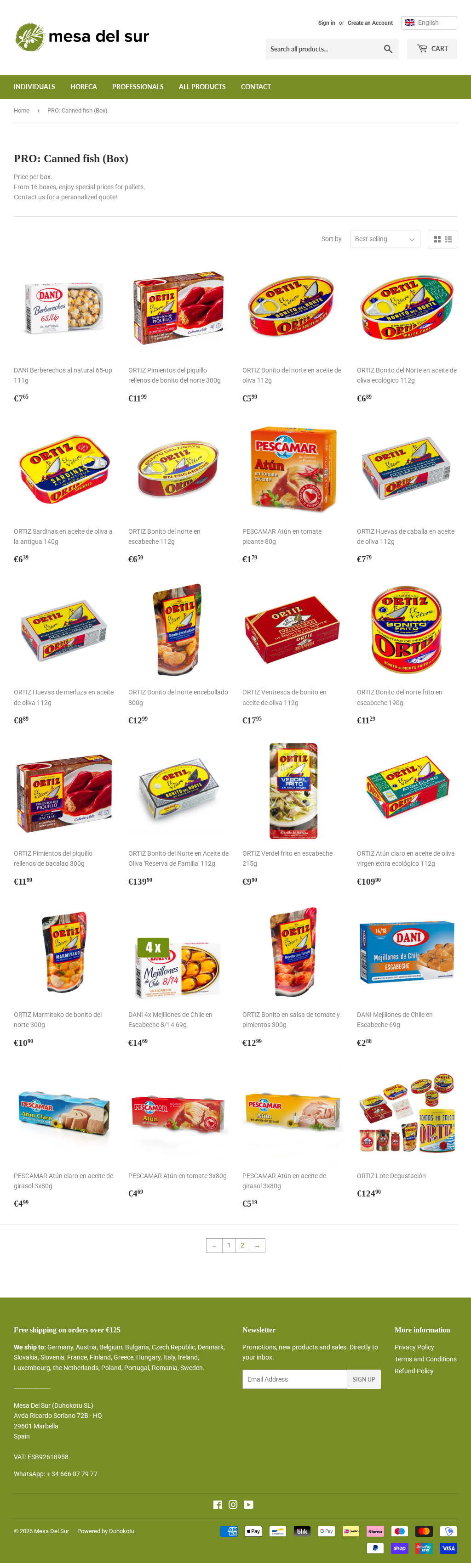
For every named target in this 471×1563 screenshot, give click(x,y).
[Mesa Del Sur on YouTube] (248, 1506)
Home (21, 110)
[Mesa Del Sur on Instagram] (233, 1506)
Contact (256, 86)
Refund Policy (414, 1371)
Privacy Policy (414, 1347)
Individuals (34, 86)
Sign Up (364, 1379)
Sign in (326, 23)
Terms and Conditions (426, 1359)
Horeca (83, 86)
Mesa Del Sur (51, 1531)
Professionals (138, 86)
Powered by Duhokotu (105, 1531)
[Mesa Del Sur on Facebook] (218, 1506)
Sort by (332, 239)
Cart (439, 48)
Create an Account (370, 23)
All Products (202, 86)
